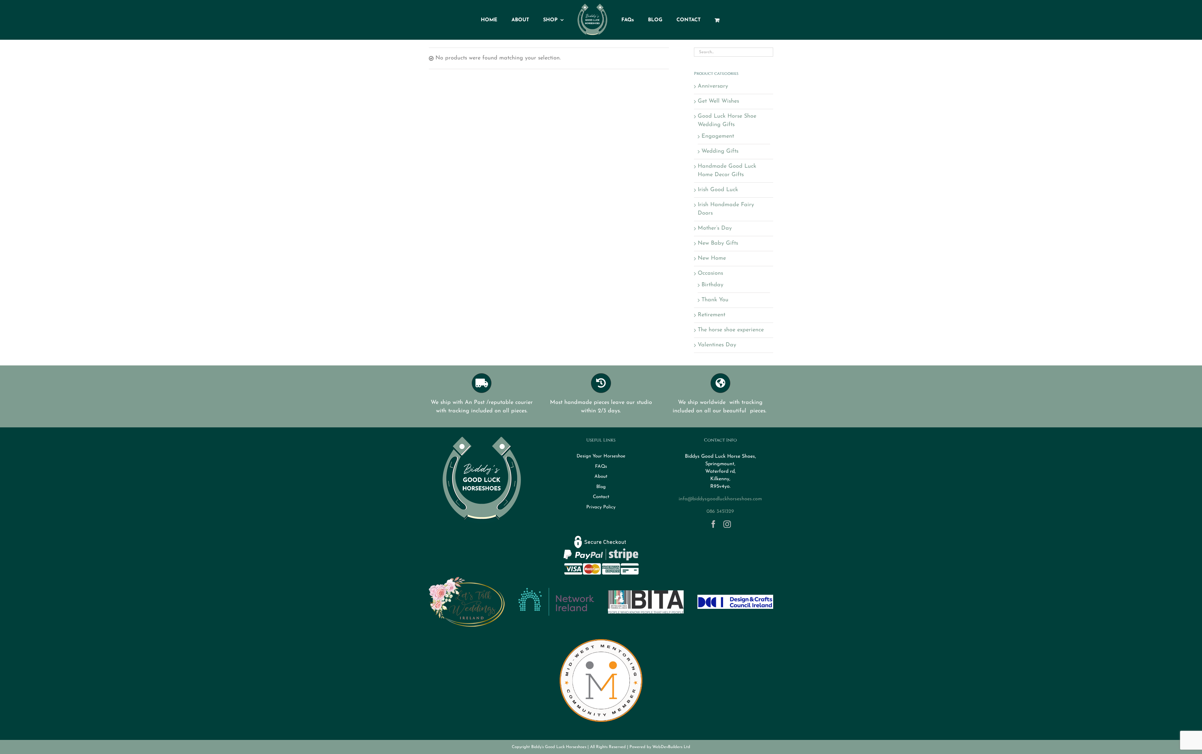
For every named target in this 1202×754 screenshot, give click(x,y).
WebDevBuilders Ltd (671, 747)
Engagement (717, 136)
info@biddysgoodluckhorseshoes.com (720, 499)
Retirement (711, 315)
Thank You (714, 300)
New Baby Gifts (718, 243)
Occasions (710, 273)
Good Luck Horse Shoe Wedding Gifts (727, 121)
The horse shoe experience (731, 330)
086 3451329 (720, 511)
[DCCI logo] (735, 597)
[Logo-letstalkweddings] (467, 579)
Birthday (712, 285)
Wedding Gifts (719, 151)
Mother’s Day (715, 228)
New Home (712, 258)
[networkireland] (556, 591)
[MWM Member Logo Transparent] (601, 636)
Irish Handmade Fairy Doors (726, 209)
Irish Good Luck (718, 190)
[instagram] (727, 524)
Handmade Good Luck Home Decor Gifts (727, 171)
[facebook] (713, 524)
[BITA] (646, 593)
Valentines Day (717, 345)
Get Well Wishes (718, 101)
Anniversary (713, 86)
